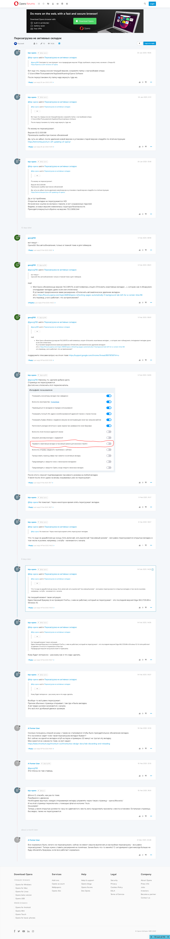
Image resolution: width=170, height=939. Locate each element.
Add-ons (55, 880)
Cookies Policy (117, 887)
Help (83, 874)
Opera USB (20, 898)
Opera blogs (86, 884)
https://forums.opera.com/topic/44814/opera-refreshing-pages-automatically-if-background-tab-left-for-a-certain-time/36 (90, 295)
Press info (145, 884)
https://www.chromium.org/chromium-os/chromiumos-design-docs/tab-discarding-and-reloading (69, 744)
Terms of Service (117, 894)
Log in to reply (150, 43)
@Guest (42, 790)
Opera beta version (23, 895)
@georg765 (35, 62)
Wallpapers (56, 887)
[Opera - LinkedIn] (28, 931)
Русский (21, 43)
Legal (114, 874)
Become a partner (148, 894)
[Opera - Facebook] (14, 931)
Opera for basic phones (25, 918)
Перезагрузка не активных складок (60, 57)
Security (114, 880)
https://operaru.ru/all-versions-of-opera (44, 64)
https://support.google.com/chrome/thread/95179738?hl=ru (94, 355)
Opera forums (87, 887)
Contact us (145, 898)
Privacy (114, 884)
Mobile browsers (20, 903)
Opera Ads (56, 891)
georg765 (32, 238)
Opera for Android (23, 907)
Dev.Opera (85, 891)
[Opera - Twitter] (18, 931)
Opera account (58, 884)
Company (146, 874)
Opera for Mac (21, 888)
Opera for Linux (21, 892)
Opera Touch (20, 914)
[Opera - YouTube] (23, 931)
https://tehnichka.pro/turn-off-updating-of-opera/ (49, 142)
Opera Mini (20, 911)
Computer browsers (22, 880)
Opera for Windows (23, 885)
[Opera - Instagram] (33, 931)
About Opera (146, 880)
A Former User (34, 728)
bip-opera (32, 53)
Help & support (87, 880)
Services (56, 874)
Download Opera (86, 21)
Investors (145, 891)
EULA (113, 891)
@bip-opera (43, 53)
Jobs (143, 887)
